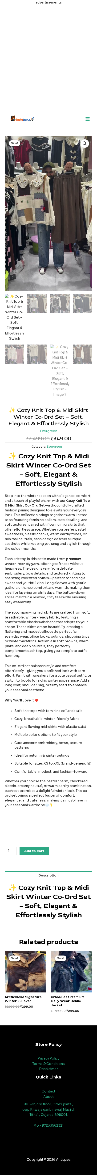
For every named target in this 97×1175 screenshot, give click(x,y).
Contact (48, 1091)
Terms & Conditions (48, 1064)
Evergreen (48, 431)
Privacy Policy (48, 1058)
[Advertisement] (48, 53)
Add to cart (34, 851)
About (48, 1097)
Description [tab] (48, 875)
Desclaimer (48, 1069)
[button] (85, 143)
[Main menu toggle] (87, 118)
